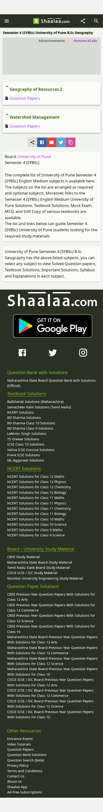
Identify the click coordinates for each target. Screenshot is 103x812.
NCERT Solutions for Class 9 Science (36, 535)
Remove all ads (85, 41)
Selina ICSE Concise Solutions (30, 449)
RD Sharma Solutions (24, 417)
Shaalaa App (17, 787)
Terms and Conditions (24, 771)
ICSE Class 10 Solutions (25, 444)
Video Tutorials (19, 744)
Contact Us (15, 776)
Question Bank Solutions (26, 754)
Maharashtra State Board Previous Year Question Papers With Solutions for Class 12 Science (52, 661)
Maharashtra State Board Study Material (39, 562)
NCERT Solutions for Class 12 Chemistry (39, 487)
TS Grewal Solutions (23, 439)
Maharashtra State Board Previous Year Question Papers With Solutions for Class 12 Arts (52, 639)
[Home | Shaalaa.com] (36, 21)
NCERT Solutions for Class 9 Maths (35, 530)
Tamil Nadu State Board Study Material (38, 567)
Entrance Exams (20, 738)
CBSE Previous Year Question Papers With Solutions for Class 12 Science (51, 618)
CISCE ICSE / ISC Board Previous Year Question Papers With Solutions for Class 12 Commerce (50, 693)
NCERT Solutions (20, 412)
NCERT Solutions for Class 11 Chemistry (39, 508)
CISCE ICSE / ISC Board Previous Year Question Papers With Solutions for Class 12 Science (50, 704)
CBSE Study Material (23, 557)
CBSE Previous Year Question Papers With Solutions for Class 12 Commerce (51, 607)
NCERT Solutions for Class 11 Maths (35, 497)
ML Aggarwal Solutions (25, 460)
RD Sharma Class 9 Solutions (30, 428)
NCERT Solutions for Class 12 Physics (36, 481)
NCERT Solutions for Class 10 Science (37, 524)
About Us (14, 781)
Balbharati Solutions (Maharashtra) (35, 401)
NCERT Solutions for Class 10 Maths (35, 519)
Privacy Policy (18, 765)
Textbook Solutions (26, 393)
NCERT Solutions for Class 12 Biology (36, 492)
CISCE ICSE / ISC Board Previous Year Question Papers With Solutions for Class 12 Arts (50, 682)
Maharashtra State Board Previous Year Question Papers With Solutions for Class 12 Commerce (52, 650)
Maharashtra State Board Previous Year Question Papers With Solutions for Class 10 (52, 671)
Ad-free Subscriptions (24, 792)
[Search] (96, 21)
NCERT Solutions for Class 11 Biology (36, 513)
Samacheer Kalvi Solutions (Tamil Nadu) (39, 407)
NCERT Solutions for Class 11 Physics (36, 503)
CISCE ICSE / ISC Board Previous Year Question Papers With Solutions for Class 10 (50, 714)
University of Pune (34, 156)
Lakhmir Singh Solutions (26, 433)
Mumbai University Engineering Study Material (45, 578)
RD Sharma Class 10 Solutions (31, 423)
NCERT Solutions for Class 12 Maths (35, 476)
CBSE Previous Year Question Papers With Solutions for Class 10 (51, 629)
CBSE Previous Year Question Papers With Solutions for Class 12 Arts (51, 597)
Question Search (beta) (25, 760)
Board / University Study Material (40, 549)
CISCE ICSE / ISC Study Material (32, 572)
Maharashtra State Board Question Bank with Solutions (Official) (51, 383)
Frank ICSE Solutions (23, 455)
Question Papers (24, 98)
